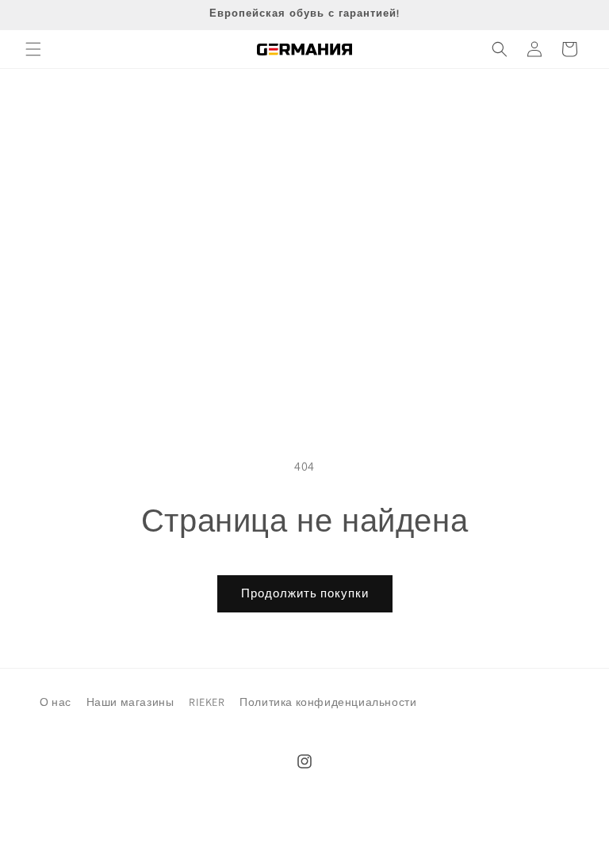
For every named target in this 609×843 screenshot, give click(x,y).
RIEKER (207, 702)
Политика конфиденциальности (327, 702)
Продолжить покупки (305, 593)
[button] (33, 49)
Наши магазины (130, 702)
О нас (55, 702)
